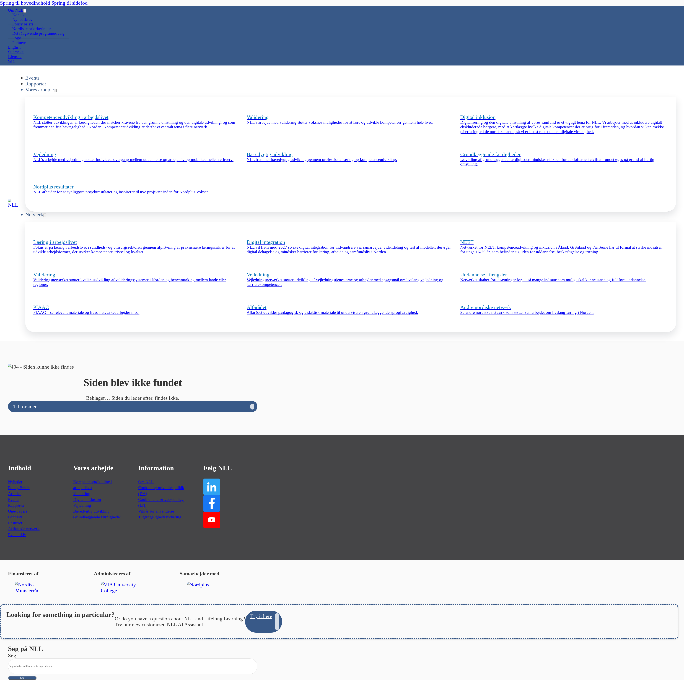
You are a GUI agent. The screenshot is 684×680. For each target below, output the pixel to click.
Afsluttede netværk (24, 529)
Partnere (19, 42)
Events (32, 78)
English (14, 47)
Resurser (15, 523)
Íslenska (15, 56)
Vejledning (82, 505)
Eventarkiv (17, 534)
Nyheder (15, 482)
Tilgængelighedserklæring (159, 517)
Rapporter (35, 83)
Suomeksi (16, 52)
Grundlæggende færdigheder (97, 517)
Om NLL (15, 10)
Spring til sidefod (69, 3)
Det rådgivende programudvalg (38, 33)
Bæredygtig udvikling (91, 511)
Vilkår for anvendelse (156, 511)
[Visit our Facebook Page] (211, 503)
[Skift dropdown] (24, 11)
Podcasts (15, 517)
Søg (22, 678)
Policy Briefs (19, 487)
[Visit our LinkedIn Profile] (211, 487)
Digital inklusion (87, 499)
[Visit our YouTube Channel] (211, 520)
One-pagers (17, 511)
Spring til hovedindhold (25, 3)
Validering (81, 493)
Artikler (14, 493)
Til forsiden (25, 406)
